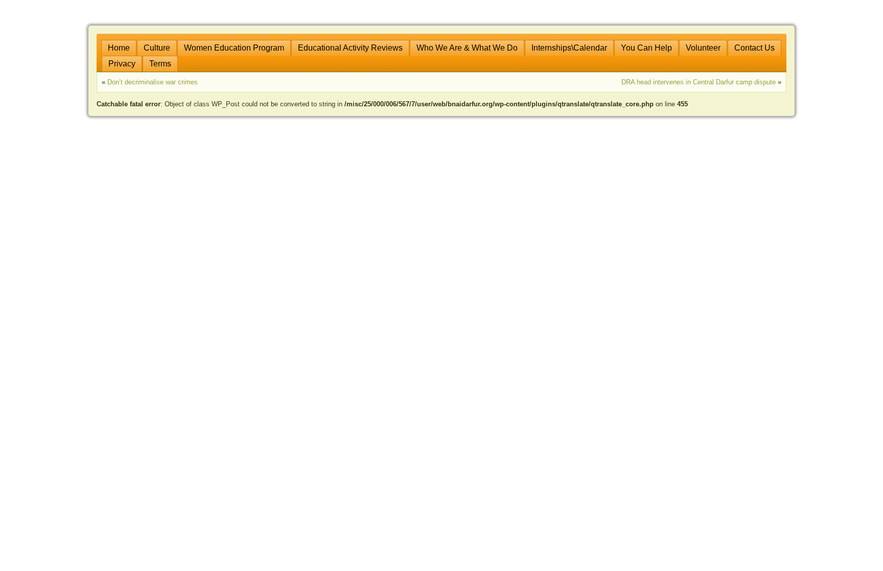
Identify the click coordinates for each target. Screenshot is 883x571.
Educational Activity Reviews (350, 47)
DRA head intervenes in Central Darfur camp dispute (698, 82)
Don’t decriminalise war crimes (152, 82)
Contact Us (754, 47)
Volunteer (703, 47)
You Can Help (646, 47)
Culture (157, 47)
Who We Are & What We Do (467, 47)
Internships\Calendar (569, 47)
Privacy (121, 63)
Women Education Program (234, 47)
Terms (160, 63)
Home (119, 47)
